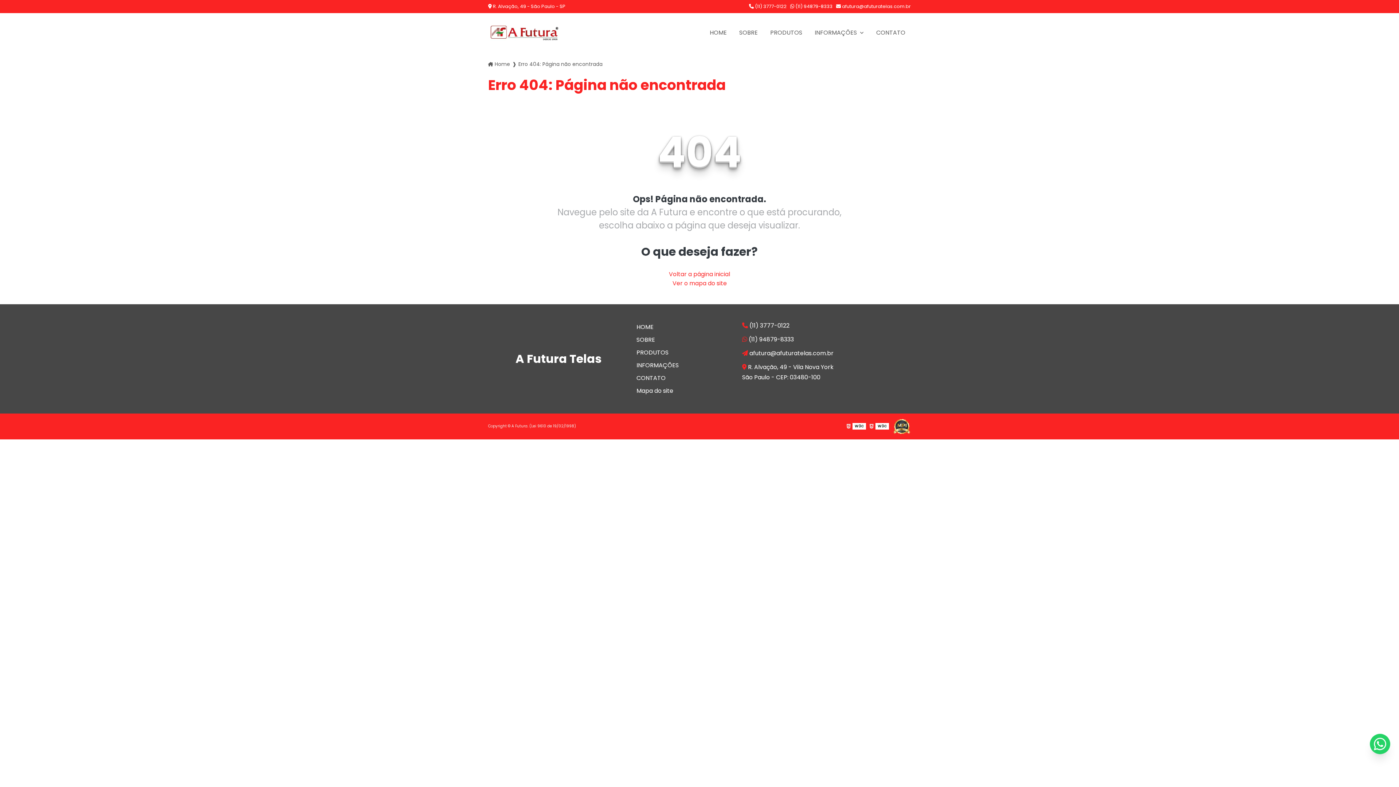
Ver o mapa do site (700, 283)
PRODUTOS (786, 32)
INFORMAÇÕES (836, 32)
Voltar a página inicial (699, 274)
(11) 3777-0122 (770, 6)
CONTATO (890, 32)
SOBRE (748, 32)
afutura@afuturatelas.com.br (876, 6)
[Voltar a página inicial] (524, 32)
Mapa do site (654, 391)
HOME (718, 32)
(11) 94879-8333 (813, 6)
